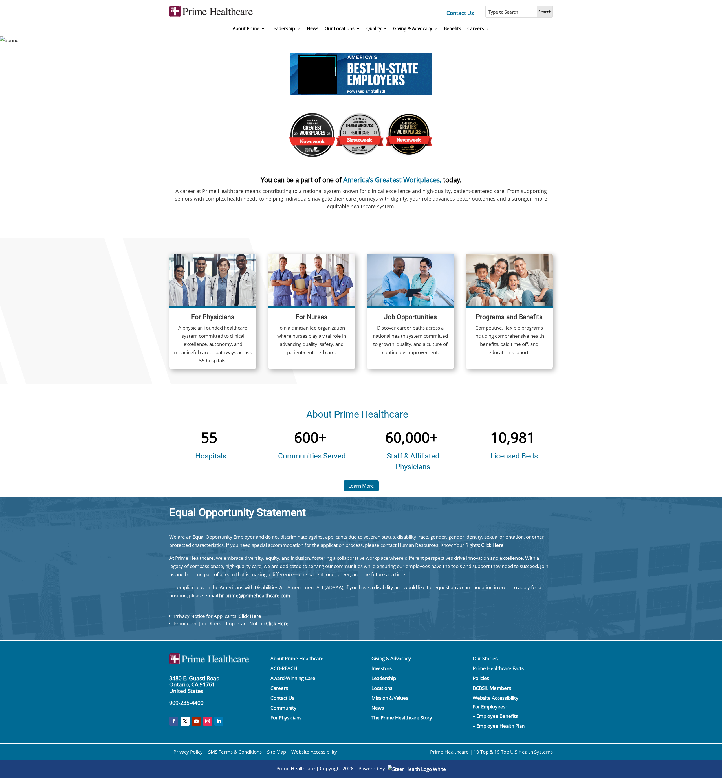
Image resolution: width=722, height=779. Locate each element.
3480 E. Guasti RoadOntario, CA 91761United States (194, 685)
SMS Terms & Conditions (235, 752)
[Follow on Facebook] (173, 721)
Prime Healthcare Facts (498, 668)
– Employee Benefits (495, 716)
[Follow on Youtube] (196, 721)
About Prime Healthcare (296, 658)
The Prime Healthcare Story (401, 717)
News (312, 29)
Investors (381, 668)
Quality (373, 29)
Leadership (283, 29)
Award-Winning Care (292, 678)
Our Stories (485, 658)
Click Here (492, 545)
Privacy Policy (188, 752)
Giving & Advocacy (412, 29)
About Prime (246, 29)
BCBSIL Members (492, 688)
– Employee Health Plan (499, 726)
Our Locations (340, 29)
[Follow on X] (185, 721)
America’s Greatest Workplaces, (392, 179)
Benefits (452, 29)
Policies (481, 678)
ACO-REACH (283, 668)
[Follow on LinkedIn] (218, 721)
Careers (475, 29)
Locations (381, 688)
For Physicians (285, 717)
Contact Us (460, 13)
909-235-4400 (186, 702)
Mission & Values (389, 698)
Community (283, 708)
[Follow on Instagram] (207, 721)
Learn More (361, 485)
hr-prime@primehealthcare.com (254, 595)
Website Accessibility (495, 698)
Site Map (276, 752)
